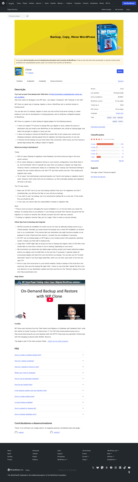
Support (60, 453)
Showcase (35, 450)
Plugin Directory (12, 9)
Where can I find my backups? (25, 373)
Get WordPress (129, 3)
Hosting (10, 456)
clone (114, 117)
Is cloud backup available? (24, 402)
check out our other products (58, 341)
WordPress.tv (62, 459)
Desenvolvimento (56, 81)
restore (120, 121)
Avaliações (30, 81)
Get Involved (86, 450)
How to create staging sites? (25, 396)
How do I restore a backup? (24, 361)
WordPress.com (113, 450)
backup (109, 117)
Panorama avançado (98, 127)
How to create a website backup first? (28, 355)
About (9, 450)
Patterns (35, 459)
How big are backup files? (23, 385)
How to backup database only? (26, 414)
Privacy (10, 459)
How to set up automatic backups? (27, 379)
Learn (59, 450)
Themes (35, 453)
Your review (95, 161)
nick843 (57, 432)
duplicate (120, 117)
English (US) (119, 113)
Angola (27, 470)
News (9, 453)
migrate (30, 73)
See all (121, 161)
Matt (109, 453)
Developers (61, 456)
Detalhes (20, 81)
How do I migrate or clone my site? (27, 367)
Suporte (120, 81)
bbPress (110, 456)
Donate (85, 456)
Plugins (34, 456)
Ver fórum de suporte (98, 177)
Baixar (120, 71)
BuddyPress (112, 459)
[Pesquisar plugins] (27, 16)
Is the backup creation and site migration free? (31, 390)
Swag (84, 459)
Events (84, 453)
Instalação (42, 81)
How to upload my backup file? (25, 408)
